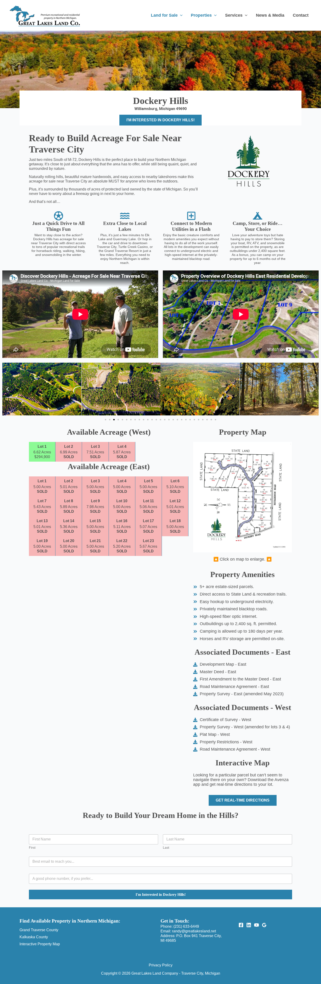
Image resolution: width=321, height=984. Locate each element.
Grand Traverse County (39, 930)
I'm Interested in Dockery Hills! (161, 895)
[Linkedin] (248, 925)
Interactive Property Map (40, 944)
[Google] (264, 925)
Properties (201, 15)
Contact (301, 15)
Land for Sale (164, 15)
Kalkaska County (34, 937)
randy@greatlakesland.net (194, 931)
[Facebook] (241, 925)
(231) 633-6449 (186, 926)
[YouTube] (256, 925)
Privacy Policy (160, 965)
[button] (180, 15)
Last (166, 847)
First (32, 847)
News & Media (270, 15)
